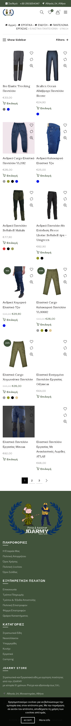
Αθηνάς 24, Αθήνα (56, 3)
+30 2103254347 (30, 3)
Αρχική (12, 25)
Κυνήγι (6, 648)
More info (44, 720)
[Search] (42, 12)
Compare (31, 59)
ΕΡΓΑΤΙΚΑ (26, 25)
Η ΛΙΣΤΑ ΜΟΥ (52, 11)
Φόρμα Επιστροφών (14, 610)
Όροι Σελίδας (10, 572)
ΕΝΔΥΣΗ (42, 25)
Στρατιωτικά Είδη (12, 633)
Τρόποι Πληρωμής (13, 594)
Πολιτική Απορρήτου (14, 556)
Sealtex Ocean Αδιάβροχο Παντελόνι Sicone (50, 90)
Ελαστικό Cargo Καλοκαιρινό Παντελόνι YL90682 (51, 307)
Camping (8, 659)
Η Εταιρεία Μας (11, 551)
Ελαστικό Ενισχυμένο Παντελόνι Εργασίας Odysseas (50, 379)
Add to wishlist (31, 53)
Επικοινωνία (10, 589)
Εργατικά (8, 654)
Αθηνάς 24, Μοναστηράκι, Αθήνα (25, 693)
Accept (28, 720)
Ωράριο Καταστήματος (15, 615)
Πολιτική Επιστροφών (15, 605)
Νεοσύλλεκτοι (10, 638)
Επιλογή (12, 103)
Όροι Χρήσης (10, 561)
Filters (60, 39)
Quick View (31, 66)
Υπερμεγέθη (10, 643)
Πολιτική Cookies (12, 566)
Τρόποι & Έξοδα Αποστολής (19, 600)
